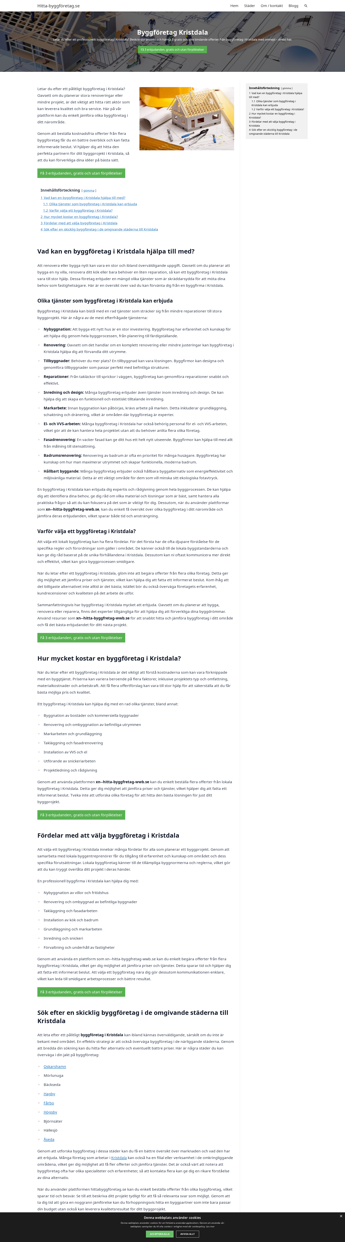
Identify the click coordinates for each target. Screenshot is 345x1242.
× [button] (341, 1216)
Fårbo (49, 1102)
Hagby (49, 1093)
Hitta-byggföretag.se (58, 6)
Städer (249, 5)
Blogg (293, 5)
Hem (234, 5)
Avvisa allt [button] (187, 1234)
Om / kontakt (272, 5)
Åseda (49, 1139)
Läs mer (210, 1226)
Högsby (50, 1112)
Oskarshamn (55, 1066)
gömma (88, 190)
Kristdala (119, 1157)
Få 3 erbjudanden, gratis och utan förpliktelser (172, 50)
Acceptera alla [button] (159, 1234)
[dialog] (172, 1227)
